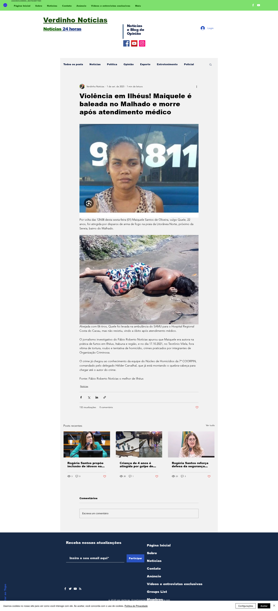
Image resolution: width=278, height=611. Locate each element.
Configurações (245, 605)
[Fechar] (274, 605)
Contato (154, 568)
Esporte (145, 64)
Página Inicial (159, 545)
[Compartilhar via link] (104, 397)
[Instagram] (142, 43)
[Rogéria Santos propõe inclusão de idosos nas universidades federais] (87, 444)
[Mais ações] (197, 86)
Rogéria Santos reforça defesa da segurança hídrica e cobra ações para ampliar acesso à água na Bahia (190, 464)
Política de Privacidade (136, 605)
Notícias (95, 64)
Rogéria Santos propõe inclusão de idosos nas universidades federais (85, 464)
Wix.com (165, 600)
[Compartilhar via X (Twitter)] (88, 397)
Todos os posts (73, 64)
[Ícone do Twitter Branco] (70, 589)
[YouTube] (134, 43)
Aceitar (264, 605)
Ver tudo (210, 425)
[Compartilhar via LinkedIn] (96, 397)
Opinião (129, 64)
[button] (210, 64)
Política (112, 64)
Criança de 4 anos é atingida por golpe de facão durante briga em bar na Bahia (138, 464)
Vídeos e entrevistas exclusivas (174, 584)
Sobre (152, 553)
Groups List (157, 591)
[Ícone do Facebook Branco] (65, 589)
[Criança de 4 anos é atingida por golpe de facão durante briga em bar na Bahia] (139, 444)
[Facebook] (126, 43)
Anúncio (154, 576)
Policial (189, 64)
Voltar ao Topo (5, 595)
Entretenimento (167, 64)
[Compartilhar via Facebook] (81, 397)
